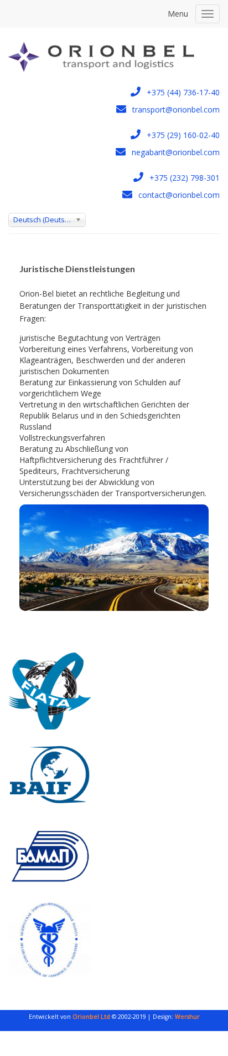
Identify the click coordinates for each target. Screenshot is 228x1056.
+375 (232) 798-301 (184, 177)
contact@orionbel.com (179, 195)
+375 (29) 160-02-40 (183, 135)
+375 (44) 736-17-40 (183, 92)
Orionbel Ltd (90, 1017)
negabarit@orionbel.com (176, 152)
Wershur (187, 1017)
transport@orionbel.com (176, 109)
